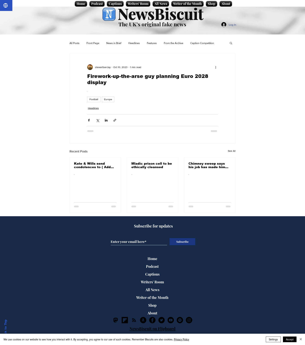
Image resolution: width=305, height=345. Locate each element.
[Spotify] (180, 320)
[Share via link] (114, 120)
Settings (273, 339)
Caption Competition (202, 43)
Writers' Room (152, 281)
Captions (152, 274)
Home (152, 258)
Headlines (134, 43)
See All (231, 150)
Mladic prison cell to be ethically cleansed (151, 165)
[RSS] (134, 320)
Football (93, 99)
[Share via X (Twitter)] (97, 120)
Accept (290, 339)
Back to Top (5, 329)
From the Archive (173, 43)
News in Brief (113, 43)
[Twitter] (161, 320)
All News (152, 289)
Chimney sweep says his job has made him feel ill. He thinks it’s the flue (207, 165)
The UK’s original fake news (152, 24)
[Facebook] (152, 320)
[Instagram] (189, 320)
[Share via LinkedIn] (106, 120)
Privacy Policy (181, 339)
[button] (231, 43)
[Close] (301, 339)
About (152, 313)
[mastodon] (115, 320)
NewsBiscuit (160, 13)
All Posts (74, 43)
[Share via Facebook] (89, 120)
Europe (108, 99)
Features (152, 43)
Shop (152, 305)
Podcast (152, 266)
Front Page (92, 43)
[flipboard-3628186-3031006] (125, 320)
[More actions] (216, 67)
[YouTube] (171, 320)
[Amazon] (143, 320)
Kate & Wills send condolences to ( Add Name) (92, 165)
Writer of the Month (152, 297)
